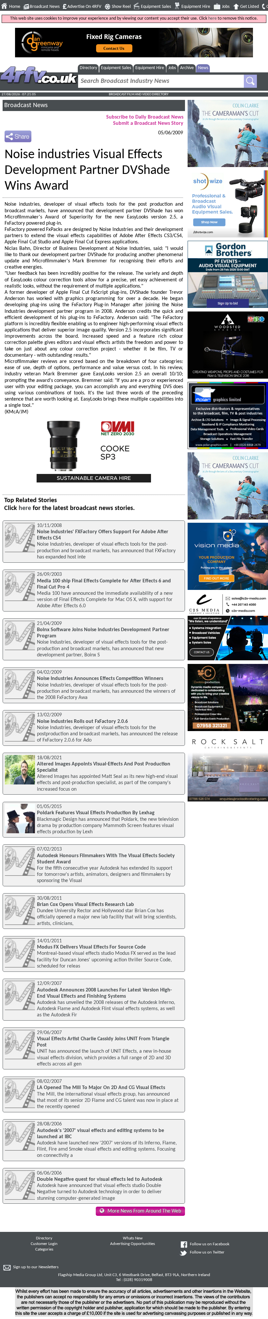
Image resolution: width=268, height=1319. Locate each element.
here (212, 18)
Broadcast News (44, 6)
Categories (44, 1250)
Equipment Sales (156, 6)
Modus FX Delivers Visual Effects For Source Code (91, 947)
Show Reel (121, 6)
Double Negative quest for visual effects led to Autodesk (99, 1179)
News (203, 68)
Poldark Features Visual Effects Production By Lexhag (96, 813)
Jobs (225, 6)
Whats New (132, 1238)
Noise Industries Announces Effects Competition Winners (100, 678)
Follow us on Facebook (209, 1244)
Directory (88, 68)
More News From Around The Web (144, 1211)
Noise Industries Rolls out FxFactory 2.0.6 (82, 721)
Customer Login (44, 1244)
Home (14, 6)
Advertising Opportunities (132, 1244)
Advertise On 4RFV (84, 6)
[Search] (250, 81)
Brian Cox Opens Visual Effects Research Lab (85, 904)
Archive (187, 68)
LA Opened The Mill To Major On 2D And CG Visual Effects (101, 1087)
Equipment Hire (195, 6)
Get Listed (249, 6)
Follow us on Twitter (207, 1252)
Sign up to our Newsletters (36, 1267)
